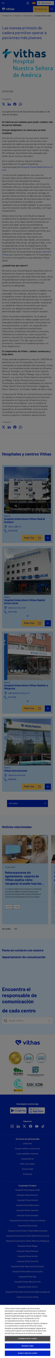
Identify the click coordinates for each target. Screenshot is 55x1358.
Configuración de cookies (27, 1338)
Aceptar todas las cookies (27, 1353)
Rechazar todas (27, 1346)
